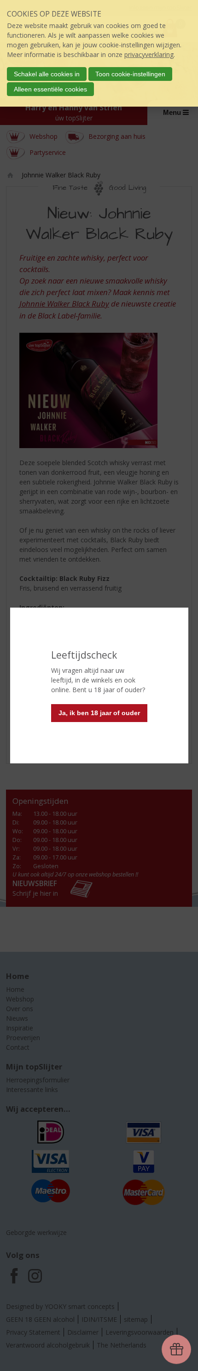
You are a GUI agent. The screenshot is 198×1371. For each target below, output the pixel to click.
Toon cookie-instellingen (130, 74)
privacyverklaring (149, 54)
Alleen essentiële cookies (50, 89)
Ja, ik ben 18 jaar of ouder (99, 713)
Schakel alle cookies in (47, 74)
